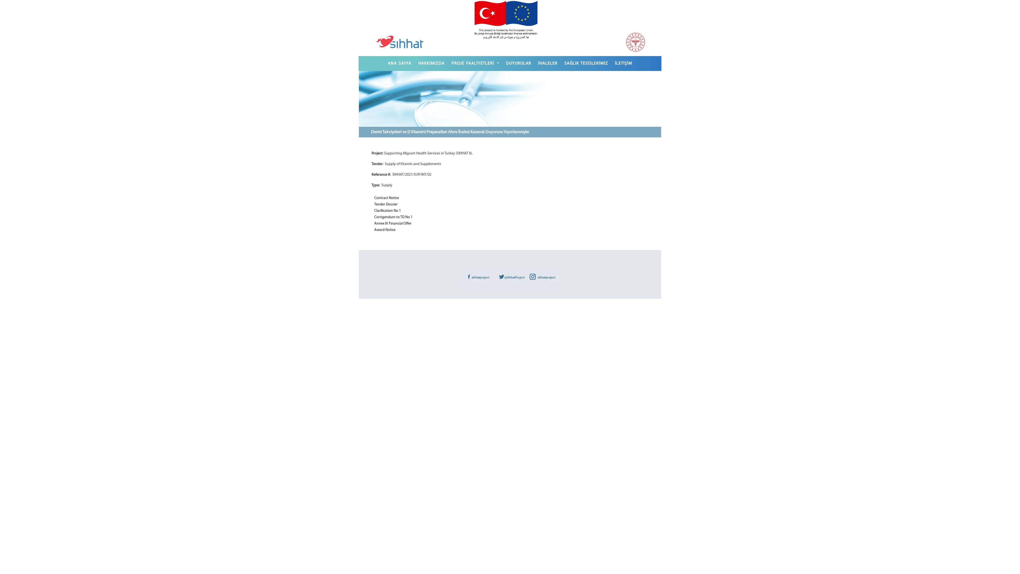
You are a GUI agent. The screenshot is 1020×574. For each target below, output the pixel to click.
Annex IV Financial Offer (392, 224)
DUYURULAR (518, 63)
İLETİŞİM (623, 63)
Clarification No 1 (387, 211)
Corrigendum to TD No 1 (393, 217)
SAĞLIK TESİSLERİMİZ (586, 63)
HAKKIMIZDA (431, 63)
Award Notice (385, 230)
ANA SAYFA (399, 63)
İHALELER (548, 63)
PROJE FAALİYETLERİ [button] (474, 63)
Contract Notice (386, 198)
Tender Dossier (386, 204)
